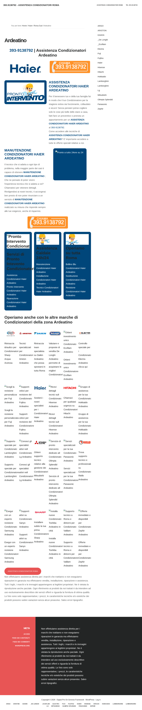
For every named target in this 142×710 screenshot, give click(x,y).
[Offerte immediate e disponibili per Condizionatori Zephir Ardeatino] (84, 534)
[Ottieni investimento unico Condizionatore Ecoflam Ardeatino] (70, 352)
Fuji (99, 53)
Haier (100, 63)
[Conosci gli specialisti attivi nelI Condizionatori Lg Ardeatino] (25, 457)
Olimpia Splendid (105, 99)
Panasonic (102, 104)
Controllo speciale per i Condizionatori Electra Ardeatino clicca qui (85, 355)
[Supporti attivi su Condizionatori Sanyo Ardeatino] (25, 527)
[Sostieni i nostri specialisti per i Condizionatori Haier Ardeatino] (40, 390)
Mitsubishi (102, 95)
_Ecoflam (102, 44)
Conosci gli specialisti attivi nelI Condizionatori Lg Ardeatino (26, 472)
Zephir (100, 109)
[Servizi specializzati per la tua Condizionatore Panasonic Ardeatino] (70, 460)
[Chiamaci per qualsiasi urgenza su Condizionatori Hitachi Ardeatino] (70, 390)
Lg (99, 90)
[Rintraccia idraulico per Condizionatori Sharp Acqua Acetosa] (10, 335)
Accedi (27, 634)
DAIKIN (101, 35)
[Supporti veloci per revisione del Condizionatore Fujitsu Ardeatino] (25, 406)
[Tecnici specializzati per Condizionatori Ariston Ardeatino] (25, 335)
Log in (98, 700)
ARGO (101, 26)
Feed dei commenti (21, 642)
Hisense (101, 67)
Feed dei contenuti (21, 638)
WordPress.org (22, 646)
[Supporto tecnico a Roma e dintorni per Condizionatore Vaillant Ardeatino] (70, 534)
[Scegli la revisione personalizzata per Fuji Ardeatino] (10, 402)
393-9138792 (21, 50)
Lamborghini (103, 81)
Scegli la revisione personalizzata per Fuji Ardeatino (11, 418)
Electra (101, 49)
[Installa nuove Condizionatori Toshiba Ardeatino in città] (55, 530)
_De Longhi (103, 40)
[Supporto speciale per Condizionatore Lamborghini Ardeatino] (10, 457)
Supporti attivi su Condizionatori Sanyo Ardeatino (26, 542)
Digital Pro (61, 700)
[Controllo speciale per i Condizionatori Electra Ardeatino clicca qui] (84, 335)
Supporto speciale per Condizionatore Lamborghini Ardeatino (11, 472)
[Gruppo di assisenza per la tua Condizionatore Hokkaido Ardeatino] (84, 406)
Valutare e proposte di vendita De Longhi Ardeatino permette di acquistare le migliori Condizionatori (56, 359)
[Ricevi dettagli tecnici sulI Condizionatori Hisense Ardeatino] (55, 406)
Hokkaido (102, 77)
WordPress (90, 700)
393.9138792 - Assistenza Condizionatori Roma (31, 5)
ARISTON (102, 30)
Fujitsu (101, 58)
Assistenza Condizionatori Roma (23, 571)
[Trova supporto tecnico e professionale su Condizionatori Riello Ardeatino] (84, 444)
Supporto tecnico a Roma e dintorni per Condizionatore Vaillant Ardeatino (71, 554)
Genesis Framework (76, 700)
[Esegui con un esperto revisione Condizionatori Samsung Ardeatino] (10, 534)
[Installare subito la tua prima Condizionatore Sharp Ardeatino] (40, 514)
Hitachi (101, 72)
